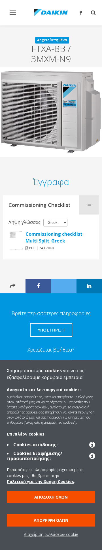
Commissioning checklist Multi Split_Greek (54, 237)
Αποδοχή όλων (51, 497)
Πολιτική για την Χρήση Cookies (40, 481)
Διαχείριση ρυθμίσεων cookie (51, 534)
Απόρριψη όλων (51, 520)
